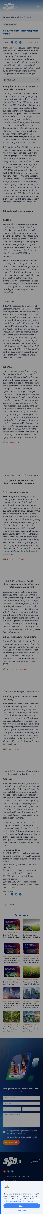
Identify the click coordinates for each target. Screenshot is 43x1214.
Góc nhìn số (15, 17)
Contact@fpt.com (13, 1181)
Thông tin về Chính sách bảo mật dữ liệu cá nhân (22, 1137)
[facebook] (8, 1171)
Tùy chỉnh (22, 1210)
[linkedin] (12, 1171)
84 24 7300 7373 (12, 1177)
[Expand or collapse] (37, 79)
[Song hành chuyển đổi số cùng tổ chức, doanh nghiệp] (10, 6)
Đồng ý (22, 1206)
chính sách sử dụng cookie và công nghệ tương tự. (21, 1199)
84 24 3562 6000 (24, 1177)
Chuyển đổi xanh (10, 24)
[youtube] (4, 1171)
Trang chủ (6, 17)
